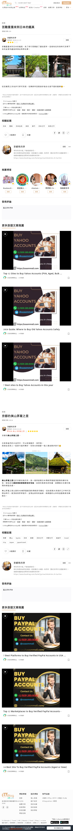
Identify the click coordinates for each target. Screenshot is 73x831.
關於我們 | (6, 823)
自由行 (58, 538)
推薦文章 (51, 7)
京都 (4, 538)
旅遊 (3, 23)
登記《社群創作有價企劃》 (26, 104)
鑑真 (11, 126)
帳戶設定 (34, 801)
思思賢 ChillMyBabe (50, 188)
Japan (11, 542)
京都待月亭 (11, 37)
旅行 (33, 126)
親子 (28, 110)
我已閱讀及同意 (58, 828)
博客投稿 (22, 813)
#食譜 (59, 798)
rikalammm (36, 188)
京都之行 (49, 538)
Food (32, 820)
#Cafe (64, 798)
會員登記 (56, 3)
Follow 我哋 (43, 114)
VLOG (21, 801)
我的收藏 (34, 804)
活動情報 (48, 110)
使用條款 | (21, 823)
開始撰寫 (66, 3)
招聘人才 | (37, 823)
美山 (11, 538)
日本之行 (41, 126)
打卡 (13, 110)
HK (20, 820)
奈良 (27, 126)
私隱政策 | (29, 823)
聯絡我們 (44, 823)
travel (66, 538)
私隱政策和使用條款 (16, 829)
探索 (45, 7)
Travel (15, 820)
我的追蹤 (34, 807)
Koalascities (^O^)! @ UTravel (8, 188)
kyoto (18, 538)
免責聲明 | (13, 823)
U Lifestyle (7, 820)
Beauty (26, 820)
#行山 (49, 798)
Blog (38, 820)
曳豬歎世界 (64, 188)
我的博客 (34, 810)
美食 (23, 110)
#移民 (55, 801)
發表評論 (8, 208)
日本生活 (19, 126)
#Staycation (47, 801)
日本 (4, 126)
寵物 (33, 110)
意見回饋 (22, 810)
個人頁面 (34, 798)
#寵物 (44, 798)
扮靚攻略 (40, 110)
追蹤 (67, 40)
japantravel (21, 542)
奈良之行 (51, 126)
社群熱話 (22, 7)
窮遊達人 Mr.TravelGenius (22, 188)
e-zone (44, 820)
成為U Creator (34, 7)
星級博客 (59, 7)
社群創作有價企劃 (8, 7)
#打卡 (54, 798)
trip (4, 542)
